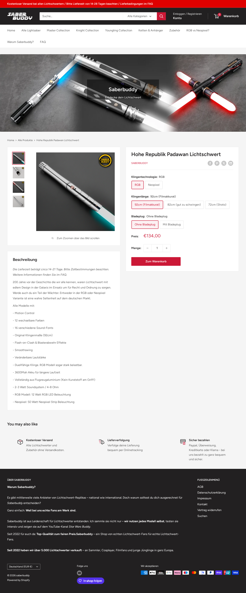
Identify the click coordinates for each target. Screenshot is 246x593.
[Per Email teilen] (230, 163)
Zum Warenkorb (156, 261)
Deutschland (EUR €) (20, 566)
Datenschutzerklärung (211, 492)
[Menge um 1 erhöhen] (166, 248)
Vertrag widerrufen (209, 510)
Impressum (204, 498)
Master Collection (58, 30)
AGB (200, 486)
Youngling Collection (118, 30)
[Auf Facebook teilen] (210, 163)
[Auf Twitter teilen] (223, 163)
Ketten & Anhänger (150, 30)
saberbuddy (139, 163)
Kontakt (202, 504)
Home (11, 30)
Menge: (136, 248)
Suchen (202, 516)
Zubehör (174, 30)
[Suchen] (161, 16)
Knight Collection (87, 30)
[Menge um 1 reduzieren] (147, 248)
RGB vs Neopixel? (197, 30)
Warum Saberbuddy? (20, 42)
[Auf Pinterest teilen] (217, 163)
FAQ (43, 42)
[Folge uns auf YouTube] (79, 573)
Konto (177, 18)
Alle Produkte (25, 140)
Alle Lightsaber (31, 30)
